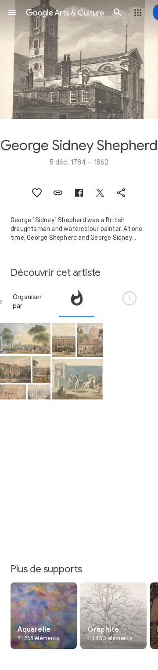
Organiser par (27, 301)
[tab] (76, 301)
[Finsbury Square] (63, 340)
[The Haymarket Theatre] (13, 392)
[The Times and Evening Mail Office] (15, 369)
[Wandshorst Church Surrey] (90, 340)
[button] (12, 12)
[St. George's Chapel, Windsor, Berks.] (39, 392)
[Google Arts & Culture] (65, 12)
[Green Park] (25, 338)
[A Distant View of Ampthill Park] (41, 369)
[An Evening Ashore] (77, 379)
